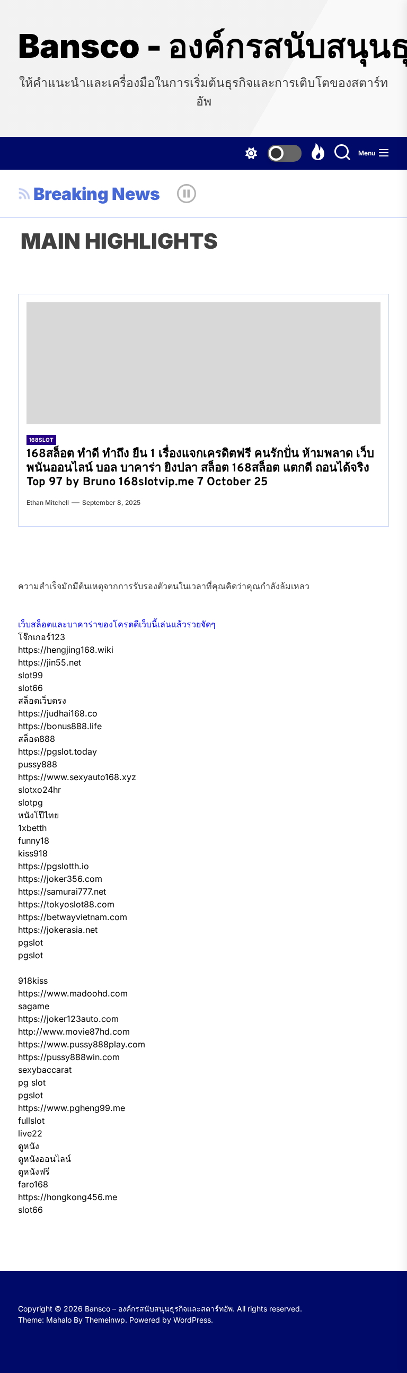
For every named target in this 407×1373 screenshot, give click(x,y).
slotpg (30, 802)
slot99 (30, 675)
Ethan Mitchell (47, 502)
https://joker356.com (60, 878)
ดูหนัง (28, 1146)
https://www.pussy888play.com (81, 1044)
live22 (30, 1133)
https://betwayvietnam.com (72, 917)
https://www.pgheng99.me (71, 1108)
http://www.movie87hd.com (74, 1031)
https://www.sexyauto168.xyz (77, 777)
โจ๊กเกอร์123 (41, 637)
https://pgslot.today (57, 751)
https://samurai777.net (62, 891)
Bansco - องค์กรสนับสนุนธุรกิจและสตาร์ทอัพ (203, 46)
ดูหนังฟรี (34, 1171)
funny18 (33, 840)
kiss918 (33, 853)
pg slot (32, 1082)
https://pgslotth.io (53, 866)
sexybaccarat (45, 1069)
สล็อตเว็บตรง (42, 700)
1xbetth (32, 828)
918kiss (33, 980)
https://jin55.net (49, 662)
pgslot (30, 942)
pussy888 (37, 764)
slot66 (30, 688)
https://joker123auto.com (68, 1018)
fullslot (31, 1120)
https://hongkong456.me (67, 1197)
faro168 (33, 1184)
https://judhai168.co (58, 713)
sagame (33, 1006)
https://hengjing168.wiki (65, 649)
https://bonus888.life (60, 726)
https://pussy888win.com (69, 1057)
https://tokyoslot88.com (66, 904)
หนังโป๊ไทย (38, 815)
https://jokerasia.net (58, 929)
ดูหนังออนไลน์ (44, 1158)
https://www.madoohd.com (73, 993)
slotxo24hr (39, 789)
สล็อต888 (36, 738)
